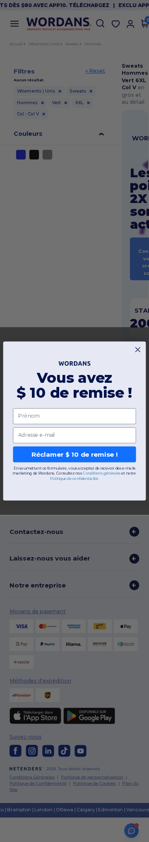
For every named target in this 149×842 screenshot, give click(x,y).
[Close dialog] (137, 349)
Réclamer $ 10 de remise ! (74, 454)
